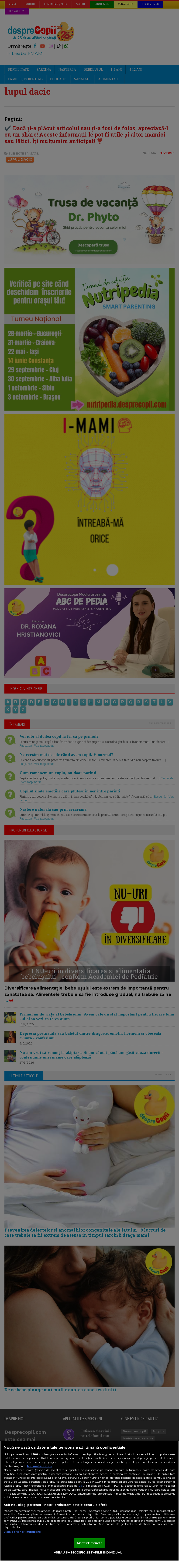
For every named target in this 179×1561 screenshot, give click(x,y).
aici (81, 1485)
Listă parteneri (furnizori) (22, 1531)
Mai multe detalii (39, 1466)
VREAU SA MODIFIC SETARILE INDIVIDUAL (88, 1552)
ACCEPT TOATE (90, 1543)
